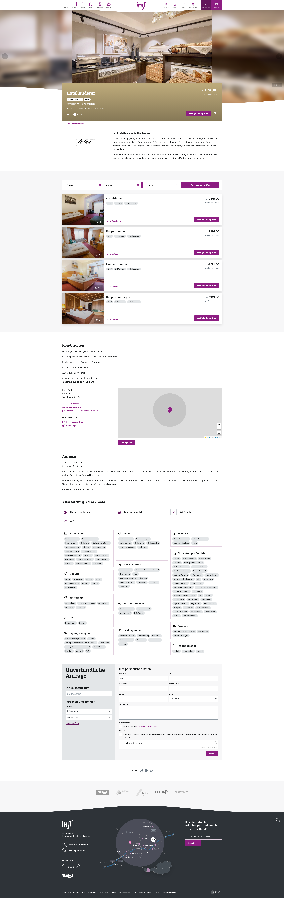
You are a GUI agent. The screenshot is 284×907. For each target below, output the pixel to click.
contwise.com (217, 437)
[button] (104, 108)
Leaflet (208, 437)
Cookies (113, 892)
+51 (279, 85)
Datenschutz (103, 892)
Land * (171, 694)
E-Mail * (122, 694)
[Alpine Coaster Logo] (142, 792)
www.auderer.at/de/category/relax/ (82, 411)
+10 (99, 288)
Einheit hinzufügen (72, 723)
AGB (83, 892)
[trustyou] (181, 792)
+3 (100, 222)
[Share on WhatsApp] (151, 770)
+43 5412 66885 (72, 404)
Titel (171, 674)
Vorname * (123, 684)
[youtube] (71, 866)
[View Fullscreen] (219, 432)
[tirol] (102, 792)
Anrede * (122, 674)
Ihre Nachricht (125, 704)
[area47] (161, 792)
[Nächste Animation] (279, 56)
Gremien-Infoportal (169, 892)
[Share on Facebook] (141, 770)
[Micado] (216, 892)
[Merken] (214, 113)
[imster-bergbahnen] (122, 792)
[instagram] (77, 866)
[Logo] (142, 5)
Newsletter (123, 730)
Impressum (92, 892)
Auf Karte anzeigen (86, 103)
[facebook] (64, 866)
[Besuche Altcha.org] (216, 743)
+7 (100, 255)
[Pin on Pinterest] (146, 770)
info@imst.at (77, 850)
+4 (100, 320)
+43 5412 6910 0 (79, 844)
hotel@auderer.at (74, 407)
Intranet (156, 892)
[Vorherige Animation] (5, 56)
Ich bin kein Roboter (133, 743)
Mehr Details (112, 221)
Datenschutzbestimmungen (146, 726)
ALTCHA (214, 748)
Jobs (134, 892)
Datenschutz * (125, 722)
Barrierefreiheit (124, 892)
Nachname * (174, 684)
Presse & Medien (144, 892)
